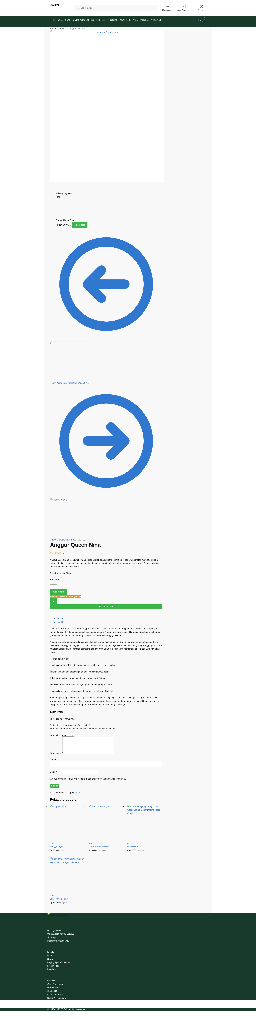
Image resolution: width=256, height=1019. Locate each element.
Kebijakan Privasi (55, 994)
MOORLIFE (52, 987)
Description (58, 619)
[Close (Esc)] (53, 186)
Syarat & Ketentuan (56, 998)
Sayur (50, 959)
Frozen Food (53, 966)
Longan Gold (132, 846)
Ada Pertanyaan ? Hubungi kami (65, 596)
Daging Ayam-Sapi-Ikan (58, 962)
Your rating (56, 735)
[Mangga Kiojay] (67, 822)
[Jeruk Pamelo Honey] (67, 874)
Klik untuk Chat (106, 607)
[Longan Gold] (144, 822)
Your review (56, 753)
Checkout (202, 10)
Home (53, 28)
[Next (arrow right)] (60, 190)
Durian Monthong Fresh (99, 846)
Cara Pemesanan (184, 10)
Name (53, 759)
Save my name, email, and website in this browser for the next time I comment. (89, 779)
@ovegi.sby (63, 941)
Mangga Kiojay (56, 846)
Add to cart (80, 225)
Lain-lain (51, 969)
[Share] (60, 186)
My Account (167, 10)
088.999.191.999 (66, 934)
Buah (62, 28)
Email (53, 772)
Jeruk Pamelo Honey (59, 899)
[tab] (107, 618)
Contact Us (52, 991)
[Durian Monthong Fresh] (106, 822)
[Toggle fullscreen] (66, 186)
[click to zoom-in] (107, 106)
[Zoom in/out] (73, 186)
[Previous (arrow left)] (53, 190)
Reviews (58, 622)
